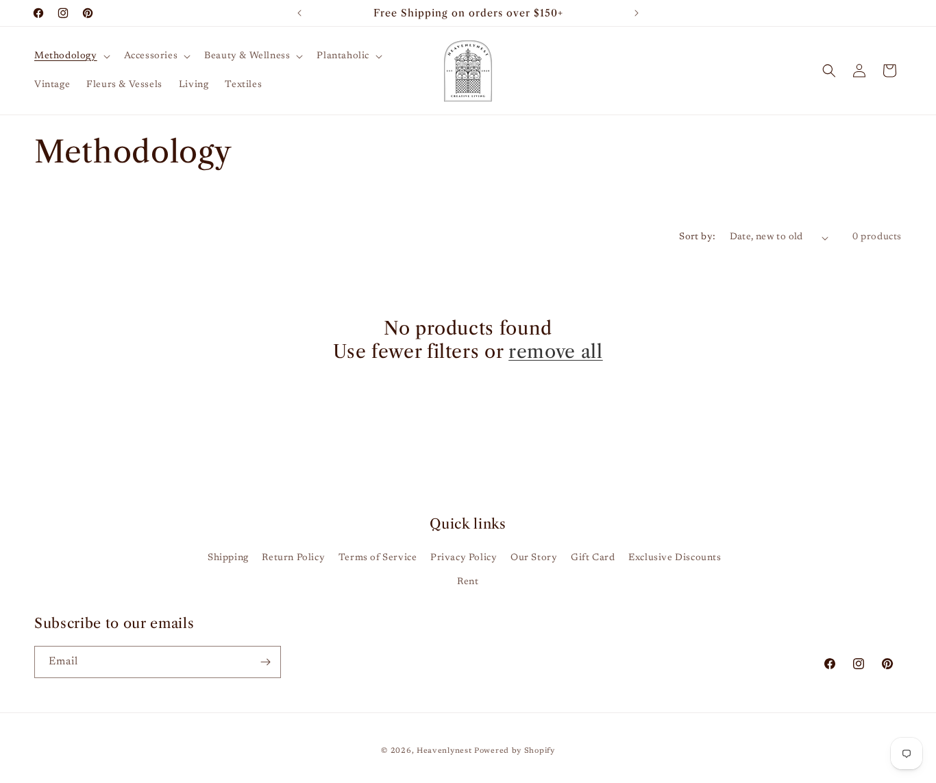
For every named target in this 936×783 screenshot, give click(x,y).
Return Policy (293, 558)
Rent (467, 582)
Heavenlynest (444, 751)
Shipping (228, 558)
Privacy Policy (463, 558)
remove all (555, 351)
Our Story (533, 558)
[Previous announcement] (299, 13)
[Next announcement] (636, 13)
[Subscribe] (265, 662)
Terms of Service (377, 558)
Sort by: (697, 237)
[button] (71, 56)
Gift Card (593, 558)
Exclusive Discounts (674, 558)
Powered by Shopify (514, 751)
